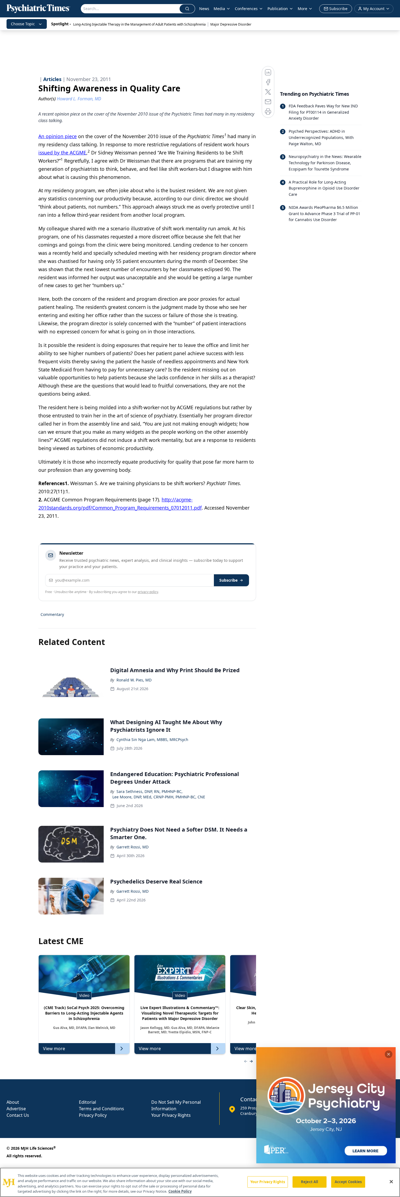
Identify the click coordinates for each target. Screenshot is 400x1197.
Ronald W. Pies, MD (134, 680)
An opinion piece (57, 136)
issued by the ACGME (62, 152)
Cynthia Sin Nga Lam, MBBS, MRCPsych (152, 739)
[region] (200, 1182)
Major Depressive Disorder (230, 24)
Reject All (309, 1181)
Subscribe (228, 580)
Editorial (87, 1102)
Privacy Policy (93, 1115)
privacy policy (148, 592)
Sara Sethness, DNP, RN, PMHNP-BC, (149, 791)
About (13, 1102)
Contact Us (18, 1115)
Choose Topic (23, 23)
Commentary (52, 614)
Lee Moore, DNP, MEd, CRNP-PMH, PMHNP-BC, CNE (158, 796)
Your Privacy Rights (171, 1115)
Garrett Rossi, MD (132, 846)
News (204, 8)
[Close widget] (388, 1054)
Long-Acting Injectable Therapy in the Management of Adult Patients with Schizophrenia (139, 24)
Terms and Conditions (101, 1109)
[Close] (391, 1181)
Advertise (16, 1109)
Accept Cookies (348, 1181)
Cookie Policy (180, 1191)
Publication (277, 8)
